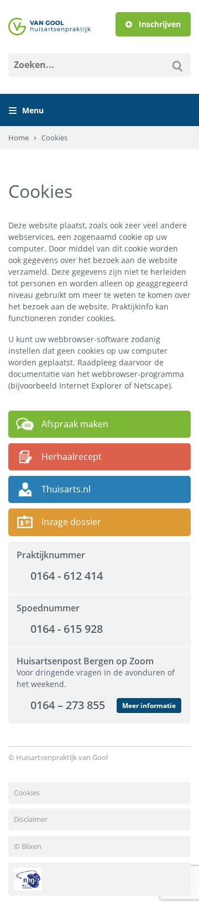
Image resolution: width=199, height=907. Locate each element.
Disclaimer (31, 819)
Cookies (27, 793)
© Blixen (27, 846)
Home (18, 138)
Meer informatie (149, 705)
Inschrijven (159, 24)
